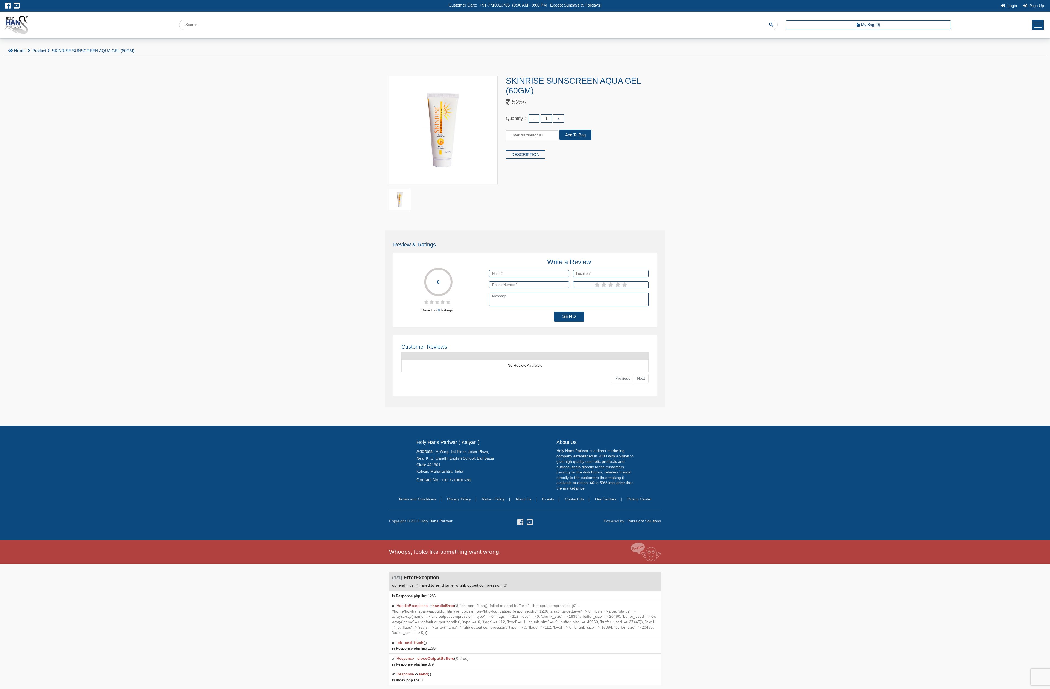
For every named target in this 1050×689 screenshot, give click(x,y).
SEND (569, 316)
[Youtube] (17, 6)
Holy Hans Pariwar (437, 521)
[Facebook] (8, 6)
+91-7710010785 (495, 5)
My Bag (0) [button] (870, 24)
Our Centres (605, 499)
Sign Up (1036, 5)
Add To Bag (575, 134)
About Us (523, 499)
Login (1011, 5)
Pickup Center (639, 499)
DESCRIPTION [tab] (525, 154)
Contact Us (574, 499)
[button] (1038, 25)
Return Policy (493, 499)
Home (20, 50)
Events (548, 499)
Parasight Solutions (644, 521)
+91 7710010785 (456, 480)
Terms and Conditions (417, 499)
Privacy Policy (459, 499)
